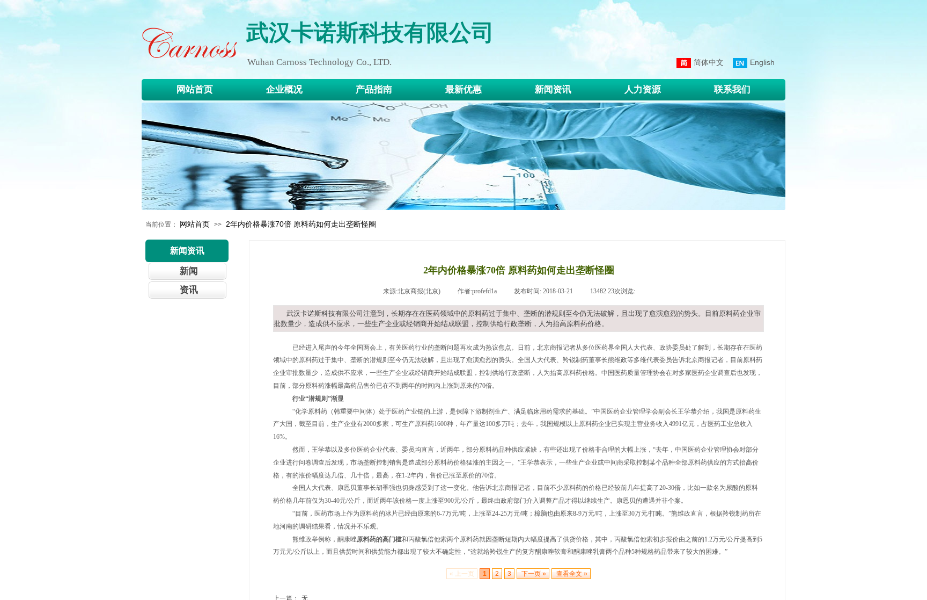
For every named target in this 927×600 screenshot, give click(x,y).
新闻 (189, 271)
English (762, 62)
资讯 (189, 290)
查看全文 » (571, 573)
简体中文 (709, 62)
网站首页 (195, 224)
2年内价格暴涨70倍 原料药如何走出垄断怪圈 (301, 224)
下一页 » (533, 573)
